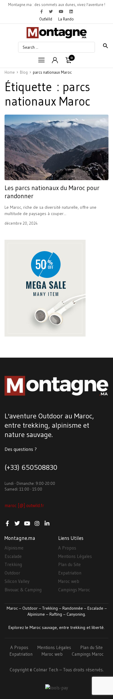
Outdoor (12, 573)
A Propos (67, 548)
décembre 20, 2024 (21, 223)
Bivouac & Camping (23, 590)
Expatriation (69, 573)
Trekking (13, 564)
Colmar (40, 670)
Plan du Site (69, 564)
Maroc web (68, 581)
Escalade (13, 556)
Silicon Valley (17, 581)
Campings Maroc (74, 590)
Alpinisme (14, 548)
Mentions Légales (75, 556)
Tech (53, 670)
